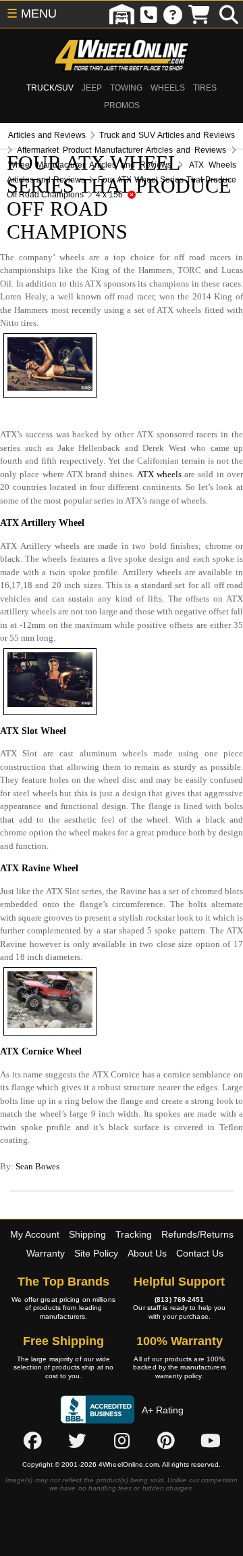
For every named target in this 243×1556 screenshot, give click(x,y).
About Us (147, 1253)
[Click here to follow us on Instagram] (121, 1440)
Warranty (45, 1253)
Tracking (133, 1234)
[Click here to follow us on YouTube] (210, 1440)
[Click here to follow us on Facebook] (32, 1440)
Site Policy (96, 1253)
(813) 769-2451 (179, 1299)
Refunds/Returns (197, 1234)
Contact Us (199, 1253)
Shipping (87, 1234)
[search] (228, 14)
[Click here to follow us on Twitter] (76, 1440)
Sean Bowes (37, 1166)
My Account (34, 1234)
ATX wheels (159, 474)
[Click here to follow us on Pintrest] (166, 1440)
